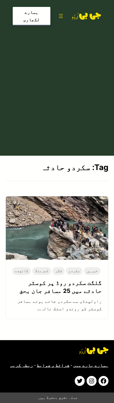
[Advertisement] (57, 89)
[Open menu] (61, 16)
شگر (58, 271)
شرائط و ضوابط (53, 365)
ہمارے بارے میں (90, 365)
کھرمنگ (41, 271)
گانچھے (21, 271)
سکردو (74, 271)
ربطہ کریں (21, 365)
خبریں (92, 271)
